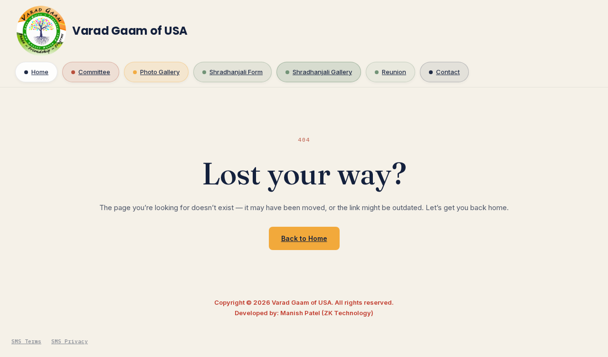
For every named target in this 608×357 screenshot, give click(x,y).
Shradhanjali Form (236, 72)
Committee (94, 72)
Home (39, 72)
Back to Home (304, 238)
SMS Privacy (69, 341)
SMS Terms (26, 341)
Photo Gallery (160, 72)
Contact (448, 72)
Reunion (394, 72)
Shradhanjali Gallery (322, 72)
